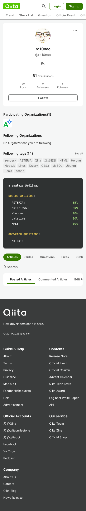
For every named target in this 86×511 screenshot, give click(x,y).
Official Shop (58, 437)
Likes (65, 257)
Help (6, 398)
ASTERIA (26, 160)
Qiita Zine (55, 430)
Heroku (76, 160)
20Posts (23, 85)
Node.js (10, 165)
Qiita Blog (9, 490)
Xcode (19, 171)
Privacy (8, 370)
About (7, 356)
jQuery (33, 165)
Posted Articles (21, 279)
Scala (8, 171)
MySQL (57, 165)
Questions (47, 257)
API (51, 404)
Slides (28, 257)
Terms (7, 363)
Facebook (10, 444)
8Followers (62, 85)
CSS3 (45, 165)
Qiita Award (57, 390)
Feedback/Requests (17, 390)
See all (79, 153)
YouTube (9, 451)
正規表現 (50, 160)
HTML (63, 160)
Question (44, 15)
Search (10, 267)
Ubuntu (71, 165)
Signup (74, 6)
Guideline (9, 377)
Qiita (38, 160)
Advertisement (13, 404)
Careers (8, 484)
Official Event (65, 15)
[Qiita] (11, 6)
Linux (22, 165)
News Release (13, 497)
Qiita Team (56, 423)
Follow (43, 98)
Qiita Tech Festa (60, 384)
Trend (10, 15)
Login (57, 6)
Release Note (58, 356)
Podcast (9, 458)
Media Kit (9, 384)
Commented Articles (53, 279)
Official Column (59, 370)
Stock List (26, 15)
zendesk (10, 160)
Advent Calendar (60, 377)
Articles (12, 257)
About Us (9, 477)
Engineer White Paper (64, 398)
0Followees (43, 85)
